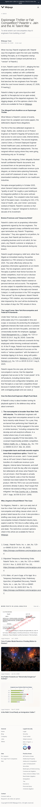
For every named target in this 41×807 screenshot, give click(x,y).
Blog (2, 734)
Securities (26, 766)
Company (4, 736)
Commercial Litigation (29, 771)
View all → (37, 606)
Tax (24, 781)
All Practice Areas (28, 756)
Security (25, 734)
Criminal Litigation (28, 789)
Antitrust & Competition (30, 761)
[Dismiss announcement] (39, 2)
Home (3, 731)
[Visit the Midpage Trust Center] (27, 748)
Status (3, 741)
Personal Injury (27, 786)
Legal (24, 731)
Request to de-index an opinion (10, 799)
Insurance (26, 784)
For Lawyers (4, 756)
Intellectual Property (29, 759)
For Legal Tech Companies (9, 759)
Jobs (2, 739)
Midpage (28, 104)
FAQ (2, 761)
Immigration (26, 779)
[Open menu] (38, 7)
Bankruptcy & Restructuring (31, 769)
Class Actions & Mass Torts (31, 774)
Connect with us (6, 796)
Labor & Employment (29, 763)
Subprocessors (27, 739)
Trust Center (27, 736)
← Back (3, 13)
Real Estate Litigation (29, 776)
